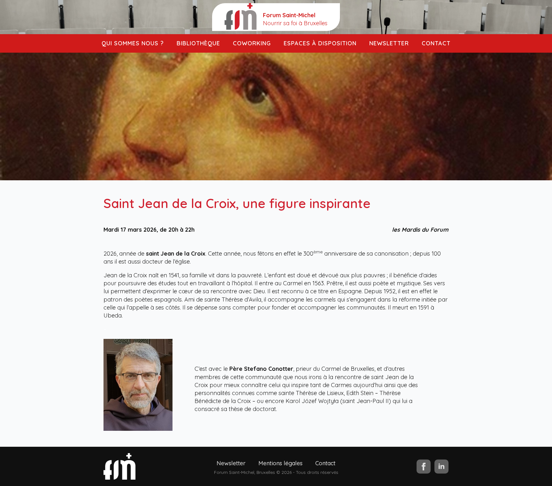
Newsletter (231, 463)
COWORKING (252, 43)
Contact (325, 463)
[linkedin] (441, 467)
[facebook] (424, 467)
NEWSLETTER (389, 43)
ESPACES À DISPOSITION (320, 43)
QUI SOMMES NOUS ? (133, 43)
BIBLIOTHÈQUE (198, 43)
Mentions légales (280, 463)
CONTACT (436, 43)
